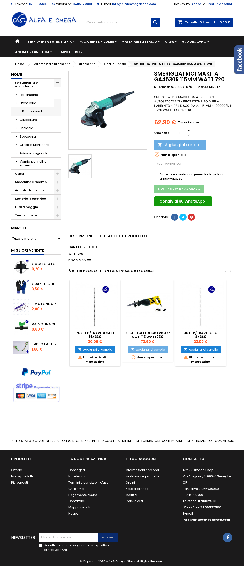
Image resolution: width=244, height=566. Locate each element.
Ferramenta (29, 94)
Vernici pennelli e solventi (33, 163)
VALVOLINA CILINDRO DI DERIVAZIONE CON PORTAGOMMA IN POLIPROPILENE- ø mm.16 (45, 324)
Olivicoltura (28, 119)
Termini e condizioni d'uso (88, 482)
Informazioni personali (143, 470)
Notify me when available (179, 189)
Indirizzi (131, 495)
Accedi (196, 4)
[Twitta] (183, 217)
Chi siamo (76, 488)
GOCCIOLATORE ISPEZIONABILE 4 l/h (45, 264)
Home (16, 74)
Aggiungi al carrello (179, 145)
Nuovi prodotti (22, 476)
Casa (169, 41)
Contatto (193, 459)
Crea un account (219, 4)
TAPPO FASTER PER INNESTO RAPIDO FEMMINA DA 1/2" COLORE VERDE (45, 344)
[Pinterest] (191, 217)
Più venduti (19, 482)
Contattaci (76, 501)
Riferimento (164, 87)
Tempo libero (68, 52)
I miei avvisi (134, 501)
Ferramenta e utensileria (50, 41)
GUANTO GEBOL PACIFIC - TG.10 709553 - (45, 284)
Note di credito (137, 488)
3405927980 (82, 4)
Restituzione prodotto (142, 476)
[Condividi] (174, 217)
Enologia (26, 128)
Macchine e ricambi (97, 41)
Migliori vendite (27, 250)
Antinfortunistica (32, 52)
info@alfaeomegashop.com (134, 4)
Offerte (16, 470)
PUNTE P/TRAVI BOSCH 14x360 (95, 335)
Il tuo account (142, 459)
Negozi (73, 513)
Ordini (130, 482)
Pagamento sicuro (82, 495)
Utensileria (28, 103)
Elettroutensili (32, 111)
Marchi (18, 228)
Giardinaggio (194, 41)
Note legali (76, 476)
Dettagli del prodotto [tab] (122, 236)
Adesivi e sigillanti (33, 153)
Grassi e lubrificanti (34, 145)
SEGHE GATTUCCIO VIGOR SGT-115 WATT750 (148, 335)
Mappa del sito (80, 507)
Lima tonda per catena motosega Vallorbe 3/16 (45, 304)
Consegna (76, 470)
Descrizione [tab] (80, 236)
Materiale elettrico (139, 41)
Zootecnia (28, 136)
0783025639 (38, 4)
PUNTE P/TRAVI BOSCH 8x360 (201, 335)
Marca (203, 87)
